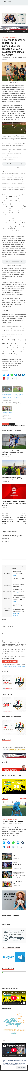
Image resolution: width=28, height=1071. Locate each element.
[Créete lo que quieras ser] (7, 854)
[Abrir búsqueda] (24, 31)
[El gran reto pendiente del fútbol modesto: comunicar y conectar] (7, 872)
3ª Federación (5, 37)
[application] (14, 998)
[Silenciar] (21, 1003)
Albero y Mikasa (18, 57)
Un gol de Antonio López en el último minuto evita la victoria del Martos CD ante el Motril (6, 396)
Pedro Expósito (11, 819)
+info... (15, 575)
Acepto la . (13, 563)
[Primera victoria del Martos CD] (7, 408)
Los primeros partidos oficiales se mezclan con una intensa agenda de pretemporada (12, 452)
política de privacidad (17, 563)
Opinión (4, 819)
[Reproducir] (4, 1003)
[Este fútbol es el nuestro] (7, 881)
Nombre (5, 619)
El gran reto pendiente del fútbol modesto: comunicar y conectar (19, 873)
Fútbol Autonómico (21, 818)
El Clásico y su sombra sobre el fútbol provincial (19, 864)
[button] (14, 18)
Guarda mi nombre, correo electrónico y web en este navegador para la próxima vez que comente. (14, 644)
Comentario (6, 541)
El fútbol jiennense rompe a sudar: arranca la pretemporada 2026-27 (12, 478)
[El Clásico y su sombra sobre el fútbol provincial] (7, 863)
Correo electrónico (9, 626)
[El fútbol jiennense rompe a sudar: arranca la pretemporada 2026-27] (14, 468)
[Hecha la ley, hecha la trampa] (14, 802)
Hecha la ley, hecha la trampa (12, 821)
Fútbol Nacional (13, 37)
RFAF (16, 819)
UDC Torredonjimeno (19, 425)
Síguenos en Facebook (10, 916)
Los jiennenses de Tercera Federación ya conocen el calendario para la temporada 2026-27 (14, 503)
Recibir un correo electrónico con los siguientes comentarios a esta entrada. (13, 651)
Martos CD (12, 424)
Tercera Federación (7, 425)
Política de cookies (17, 1064)
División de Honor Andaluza (8, 818)
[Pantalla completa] (24, 1003)
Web (3, 633)
